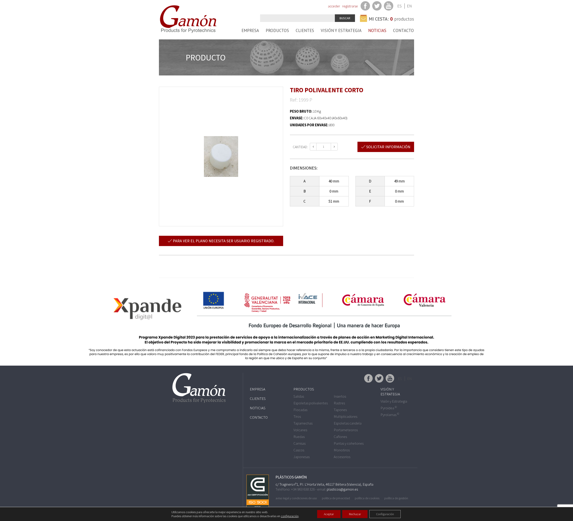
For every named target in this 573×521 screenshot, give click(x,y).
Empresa (250, 30)
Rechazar (355, 514)
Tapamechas (302, 423)
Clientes (305, 30)
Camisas (299, 443)
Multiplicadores (345, 416)
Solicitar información (387, 146)
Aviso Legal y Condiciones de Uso (296, 498)
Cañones (340, 436)
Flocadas (300, 409)
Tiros (297, 416)
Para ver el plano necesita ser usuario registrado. (223, 240)
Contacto (403, 30)
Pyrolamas (390, 414)
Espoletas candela (347, 423)
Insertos (340, 396)
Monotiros (342, 450)
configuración (290, 516)
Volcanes (300, 429)
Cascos (298, 450)
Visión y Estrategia (341, 30)
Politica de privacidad (336, 498)
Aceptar (329, 514)
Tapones (340, 409)
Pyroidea (389, 407)
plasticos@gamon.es (342, 489)
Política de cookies (367, 498)
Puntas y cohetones (348, 443)
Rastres (339, 403)
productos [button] (391, 19)
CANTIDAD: (300, 147)
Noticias (377, 30)
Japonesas (301, 456)
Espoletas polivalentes (310, 403)
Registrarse (350, 6)
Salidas (298, 396)
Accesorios (342, 456)
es (399, 6)
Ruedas (299, 436)
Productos (277, 30)
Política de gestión (396, 498)
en (409, 6)
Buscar (345, 18)
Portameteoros (346, 429)
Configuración (385, 514)
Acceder (334, 6)
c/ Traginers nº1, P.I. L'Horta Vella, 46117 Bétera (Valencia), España (324, 484)
